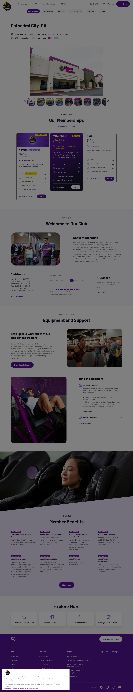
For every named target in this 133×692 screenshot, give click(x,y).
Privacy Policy (8, 688)
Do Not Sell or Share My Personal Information (25, 688)
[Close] (66, 671)
